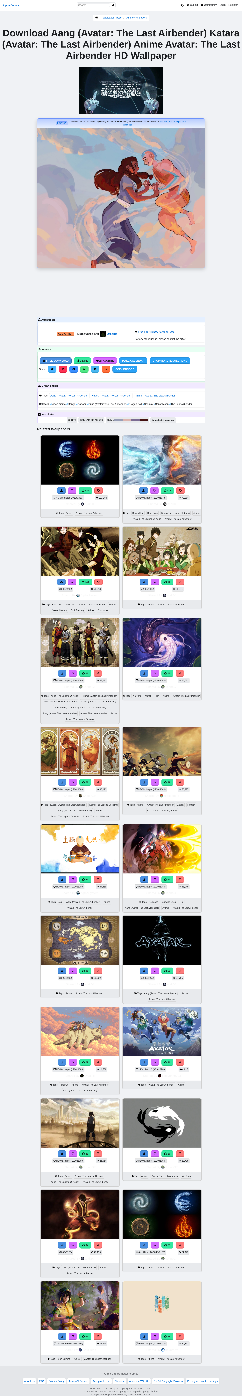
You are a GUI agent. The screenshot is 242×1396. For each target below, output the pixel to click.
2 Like (83, 360)
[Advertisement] (121, 291)
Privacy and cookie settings (202, 1381)
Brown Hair (138, 513)
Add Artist (65, 333)
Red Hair (56, 604)
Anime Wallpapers (136, 17)
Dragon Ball (135, 404)
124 (86, 490)
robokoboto (171, 795)
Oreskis (112, 333)
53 (168, 879)
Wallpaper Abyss (112, 17)
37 (86, 1245)
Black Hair (70, 604)
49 (168, 782)
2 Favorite (106, 360)
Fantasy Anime (169, 810)
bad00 (171, 504)
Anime (138, 395)
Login (222, 5)
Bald (60, 902)
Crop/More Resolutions (170, 360)
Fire (181, 902)
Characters (152, 810)
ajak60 (89, 504)
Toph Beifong (77, 610)
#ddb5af (127, 420)
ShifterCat (89, 795)
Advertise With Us (139, 1381)
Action (180, 805)
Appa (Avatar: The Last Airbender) (80, 1090)
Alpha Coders (11, 5)
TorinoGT (89, 686)
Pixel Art (64, 1085)
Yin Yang (136, 696)
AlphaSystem (89, 595)
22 (86, 971)
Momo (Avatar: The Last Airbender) (100, 696)
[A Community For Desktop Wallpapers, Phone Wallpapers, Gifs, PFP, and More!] (96, 17)
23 (86, 1336)
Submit (193, 5)
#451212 (144, 420)
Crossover (103, 610)
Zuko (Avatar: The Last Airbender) (107, 404)
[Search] (113, 5)
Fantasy (191, 805)
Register (233, 5)
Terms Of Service (78, 1381)
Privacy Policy (56, 1381)
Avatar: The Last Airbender (160, 395)
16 (168, 1062)
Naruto (112, 604)
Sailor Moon (161, 404)
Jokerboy (171, 1349)
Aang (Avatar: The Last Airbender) (69, 395)
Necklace (153, 902)
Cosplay (148, 404)
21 (168, 1245)
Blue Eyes (152, 513)
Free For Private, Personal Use (156, 332)
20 (168, 1153)
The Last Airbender (180, 404)
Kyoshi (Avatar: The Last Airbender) (68, 805)
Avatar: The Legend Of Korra (147, 519)
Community (210, 5)
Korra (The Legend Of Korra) (175, 513)
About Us (29, 1381)
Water (148, 696)
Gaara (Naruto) (59, 610)
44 (86, 879)
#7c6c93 (135, 420)
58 (86, 782)
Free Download (57, 360)
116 (168, 490)
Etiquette (120, 1381)
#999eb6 (118, 420)
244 (86, 582)
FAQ (41, 1381)
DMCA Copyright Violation (168, 1381)
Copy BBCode (124, 369)
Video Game (58, 404)
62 (168, 582)
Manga (71, 404)
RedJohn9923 (171, 1075)
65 (168, 673)
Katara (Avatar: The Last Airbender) (112, 395)
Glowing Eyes (169, 902)
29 (86, 1062)
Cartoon (81, 404)
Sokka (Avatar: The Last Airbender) (98, 701)
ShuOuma (89, 1349)
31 (86, 1153)
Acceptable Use (101, 1381)
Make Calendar (133, 360)
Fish (157, 696)
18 (168, 1336)
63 (86, 673)
